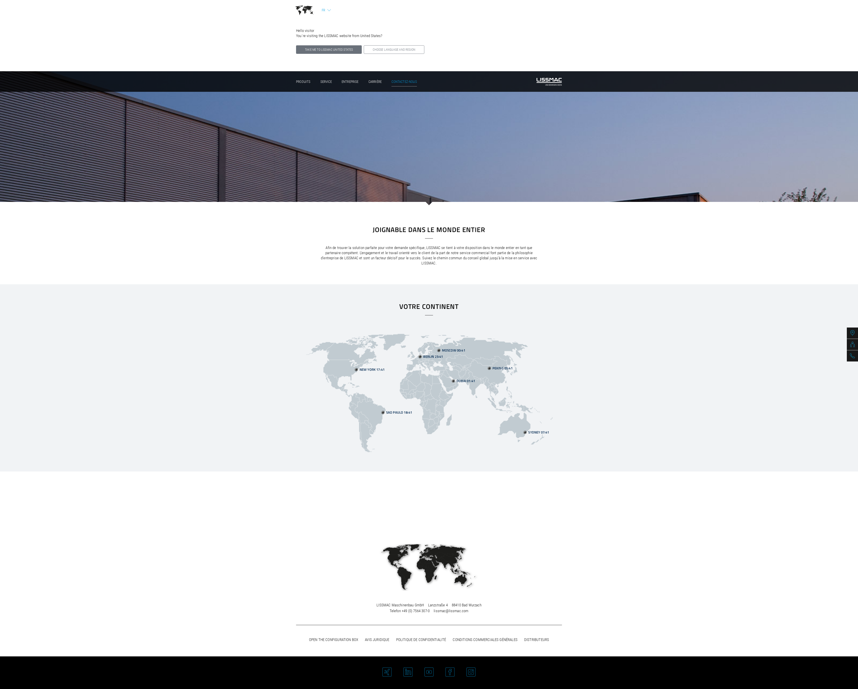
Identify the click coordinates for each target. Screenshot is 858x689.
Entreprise (350, 82)
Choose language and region (394, 49)
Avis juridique (377, 639)
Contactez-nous (404, 82)
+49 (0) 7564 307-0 (416, 611)
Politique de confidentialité (421, 639)
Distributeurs (536, 639)
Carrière (375, 82)
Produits (303, 82)
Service (326, 82)
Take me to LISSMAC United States (329, 49)
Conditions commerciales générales (485, 639)
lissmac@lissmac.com (451, 611)
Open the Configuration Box (333, 639)
